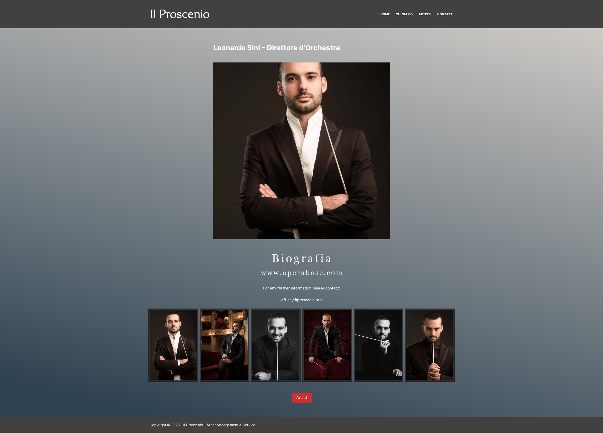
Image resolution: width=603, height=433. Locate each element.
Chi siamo (404, 14)
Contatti (445, 14)
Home (385, 14)
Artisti (425, 14)
